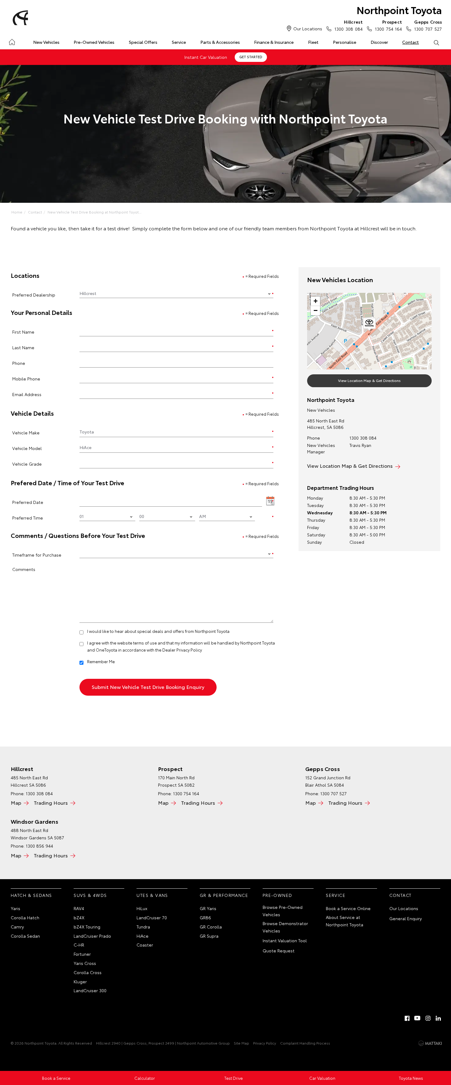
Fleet (313, 42)
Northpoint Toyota (399, 10)
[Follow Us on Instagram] (428, 1018)
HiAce (142, 936)
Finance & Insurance (274, 42)
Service (179, 42)
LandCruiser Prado (92, 936)
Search (436, 42)
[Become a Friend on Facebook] (407, 1018)
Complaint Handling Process (305, 1042)
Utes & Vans (152, 895)
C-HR (79, 945)
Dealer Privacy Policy (182, 649)
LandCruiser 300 (90, 990)
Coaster (145, 945)
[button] (369, 324)
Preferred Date (27, 502)
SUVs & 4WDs (90, 895)
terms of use (145, 642)
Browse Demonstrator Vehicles (285, 927)
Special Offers (143, 42)
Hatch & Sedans (31, 895)
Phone (18, 363)
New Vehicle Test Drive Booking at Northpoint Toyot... (94, 211)
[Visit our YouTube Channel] (417, 1018)
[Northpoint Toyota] (19, 17)
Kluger (80, 981)
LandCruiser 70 (152, 917)
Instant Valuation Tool (285, 940)
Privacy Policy (264, 1042)
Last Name (23, 347)
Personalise (344, 42)
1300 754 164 (388, 25)
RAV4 (79, 908)
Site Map (241, 1042)
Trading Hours (51, 802)
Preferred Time (27, 517)
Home (12, 41)
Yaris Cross (85, 963)
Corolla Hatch (25, 917)
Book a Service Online (348, 908)
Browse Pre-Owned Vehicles (283, 910)
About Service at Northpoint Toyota (344, 921)
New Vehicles (46, 42)
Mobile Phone (26, 378)
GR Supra (209, 936)
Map (16, 802)
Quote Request (279, 950)
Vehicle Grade (27, 464)
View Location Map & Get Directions (369, 380)
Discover (379, 42)
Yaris (15, 908)
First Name (23, 332)
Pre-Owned (277, 895)
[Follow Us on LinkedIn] (438, 1018)
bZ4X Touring (87, 927)
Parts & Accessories (220, 42)
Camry (17, 927)
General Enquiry (405, 918)
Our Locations (307, 28)
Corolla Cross (88, 972)
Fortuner (82, 954)
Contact (410, 42)
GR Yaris (208, 908)
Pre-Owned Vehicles (94, 42)
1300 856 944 (39, 846)
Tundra (143, 927)
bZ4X (79, 917)
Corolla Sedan (25, 936)
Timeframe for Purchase (36, 555)
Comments (23, 569)
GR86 (205, 917)
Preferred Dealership (33, 294)
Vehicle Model (27, 448)
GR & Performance (224, 895)
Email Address (26, 394)
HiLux (142, 908)
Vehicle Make (26, 432)
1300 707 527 (428, 25)
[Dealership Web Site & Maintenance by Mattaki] (430, 1043)
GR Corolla (211, 927)
